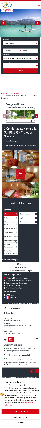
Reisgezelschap (6, 62)
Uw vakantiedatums (7, 47)
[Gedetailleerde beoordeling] (11, 339)
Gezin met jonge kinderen (18, 280)
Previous (3, 23)
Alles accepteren (20, 411)
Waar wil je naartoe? (8, 39)
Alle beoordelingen (17, 278)
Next (37, 23)
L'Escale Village (11, 141)
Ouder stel (13, 285)
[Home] (7, 5)
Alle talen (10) (12, 295)
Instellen (20, 422)
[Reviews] (5, 339)
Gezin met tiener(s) (16, 283)
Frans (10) (13, 297)
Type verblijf (6, 54)
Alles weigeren (20, 417)
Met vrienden (14, 288)
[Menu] (38, 6)
